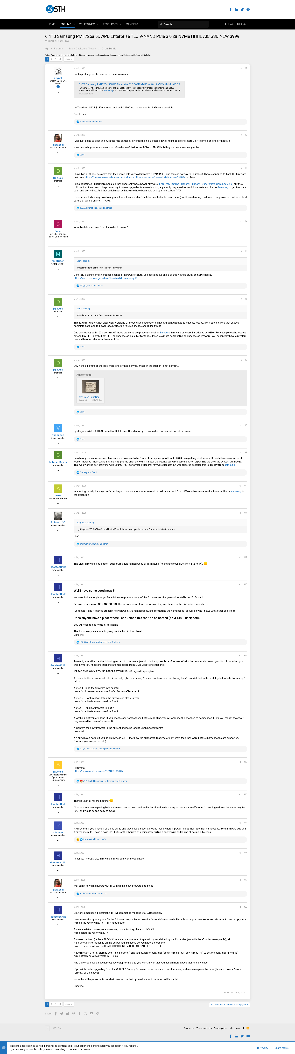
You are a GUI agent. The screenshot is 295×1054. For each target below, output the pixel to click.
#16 (245, 794)
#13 (245, 584)
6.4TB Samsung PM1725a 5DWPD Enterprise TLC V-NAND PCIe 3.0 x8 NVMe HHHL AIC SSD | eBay (134, 84)
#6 (246, 299)
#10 (245, 485)
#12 (245, 557)
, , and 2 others (96, 208)
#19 (245, 880)
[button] (74, 24)
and (88, 472)
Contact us (189, 1028)
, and (91, 121)
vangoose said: (84, 522)
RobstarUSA (58, 522)
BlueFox (58, 771)
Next (67, 59)
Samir (58, 231)
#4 (246, 221)
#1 (246, 68)
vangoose (58, 435)
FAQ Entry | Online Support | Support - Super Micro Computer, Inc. (195, 183)
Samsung (108, 90)
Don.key (58, 178)
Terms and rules (204, 1028)
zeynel (50, 41)
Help (231, 1028)
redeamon (58, 832)
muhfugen (58, 261)
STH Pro (57, 1028)
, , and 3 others (105, 781)
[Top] (243, 1028)
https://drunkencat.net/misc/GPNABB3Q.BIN (98, 771)
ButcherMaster (58, 462)
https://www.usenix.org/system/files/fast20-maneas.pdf (105, 278)
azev (58, 495)
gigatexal (58, 144)
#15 (245, 762)
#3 (246, 168)
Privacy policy (220, 1028)
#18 (245, 852)
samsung (229, 464)
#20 (245, 907)
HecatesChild (58, 567)
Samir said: (82, 261)
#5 (246, 251)
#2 (246, 135)
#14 (245, 655)
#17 (245, 822)
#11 (245, 513)
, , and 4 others (100, 748)
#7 (246, 360)
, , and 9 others (100, 642)
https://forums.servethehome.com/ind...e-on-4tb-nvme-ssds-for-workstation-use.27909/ (135, 177)
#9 (246, 452)
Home (238, 1028)
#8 (246, 425)
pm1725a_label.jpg (89, 397)
